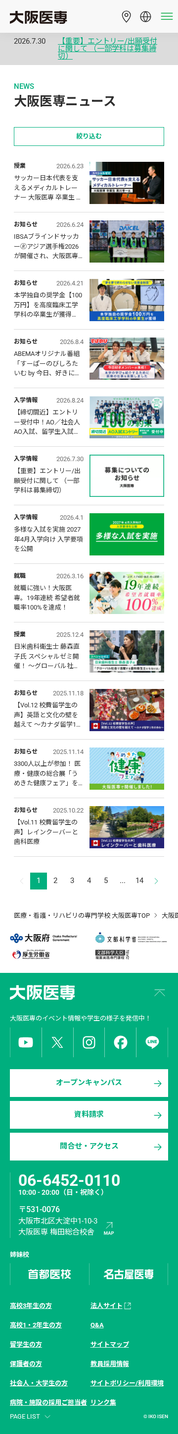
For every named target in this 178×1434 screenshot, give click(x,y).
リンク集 (103, 1402)
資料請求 (89, 1114)
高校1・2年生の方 (36, 1325)
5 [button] (106, 880)
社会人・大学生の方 (39, 1383)
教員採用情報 (109, 1363)
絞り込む (89, 136)
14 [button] (139, 880)
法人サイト (106, 1305)
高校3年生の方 (31, 1305)
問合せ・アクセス (89, 1146)
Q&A (97, 1325)
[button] (156, 881)
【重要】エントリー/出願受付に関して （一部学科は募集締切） (107, 49)
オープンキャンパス (89, 1082)
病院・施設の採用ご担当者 (48, 1402)
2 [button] (55, 880)
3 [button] (72, 880)
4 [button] (89, 880)
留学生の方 (26, 1344)
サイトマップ (109, 1344)
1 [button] (39, 880)
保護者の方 (26, 1363)
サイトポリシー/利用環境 (127, 1383)
